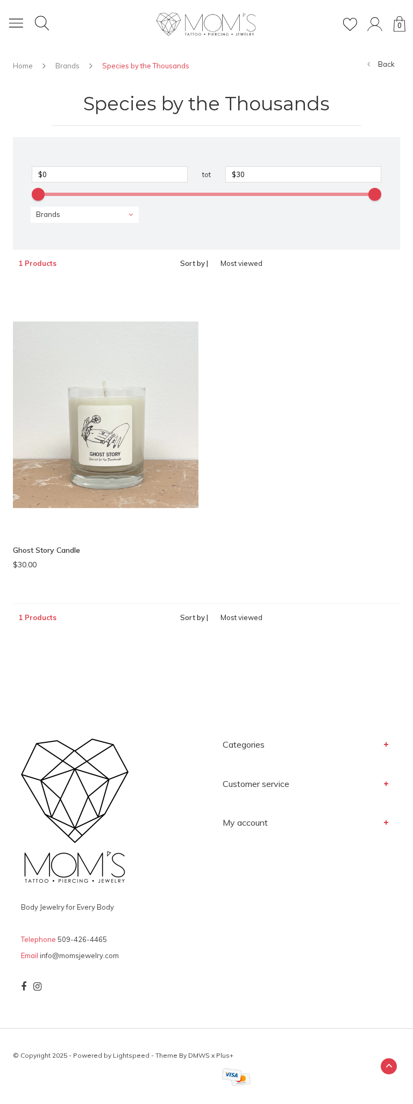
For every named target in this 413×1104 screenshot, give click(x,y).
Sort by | (194, 263)
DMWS (199, 1055)
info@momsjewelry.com (79, 955)
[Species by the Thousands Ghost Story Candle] (105, 414)
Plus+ (224, 1055)
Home (23, 65)
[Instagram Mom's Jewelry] (37, 987)
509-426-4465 (82, 939)
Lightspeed (131, 1055)
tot (206, 174)
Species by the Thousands (145, 65)
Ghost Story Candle (46, 550)
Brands (67, 65)
